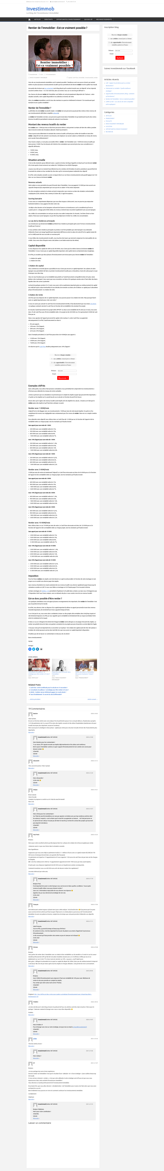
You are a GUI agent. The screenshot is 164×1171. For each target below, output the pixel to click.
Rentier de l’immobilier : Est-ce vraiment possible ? (120, 99)
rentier (96, 77)
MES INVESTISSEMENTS (104, 19)
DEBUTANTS (48, 19)
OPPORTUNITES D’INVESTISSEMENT (68, 19)
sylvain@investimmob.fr (80, 1027)
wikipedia (55, 113)
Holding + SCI (45, 591)
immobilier (82, 77)
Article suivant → (93, 699)
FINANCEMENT (110, 118)
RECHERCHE (109, 132)
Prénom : (54, 370)
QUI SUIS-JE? (88, 19)
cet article (93, 304)
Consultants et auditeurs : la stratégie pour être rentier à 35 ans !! (49, 690)
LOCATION (109, 126)
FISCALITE (109, 121)
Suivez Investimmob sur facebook (119, 68)
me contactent (49, 88)
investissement (89, 77)
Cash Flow (75, 77)
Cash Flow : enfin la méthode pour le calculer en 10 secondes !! (48, 687)
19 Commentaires (51, 74)
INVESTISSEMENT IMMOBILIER (38, 77)
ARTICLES (37, 19)
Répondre (31, 732)
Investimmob (40, 8)
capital (70, 77)
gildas (35, 1038)
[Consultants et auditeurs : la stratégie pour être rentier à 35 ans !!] (39, 665)
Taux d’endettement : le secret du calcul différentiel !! (46, 694)
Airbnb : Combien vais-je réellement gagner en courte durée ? (48, 692)
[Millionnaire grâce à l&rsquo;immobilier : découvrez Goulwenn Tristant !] (86, 665)
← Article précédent (34, 699)
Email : (54, 374)
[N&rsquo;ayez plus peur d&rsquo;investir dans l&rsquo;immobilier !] (63, 665)
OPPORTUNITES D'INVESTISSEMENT (116, 129)
